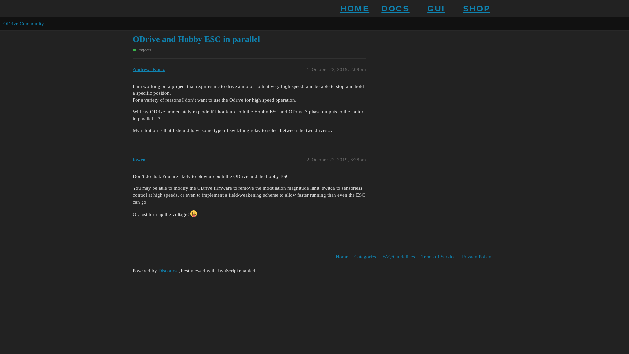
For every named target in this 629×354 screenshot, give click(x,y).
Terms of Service (438, 256)
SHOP (476, 8)
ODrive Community (23, 23)
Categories (365, 256)
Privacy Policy (476, 256)
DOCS (395, 8)
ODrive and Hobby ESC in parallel (196, 39)
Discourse (168, 270)
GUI (436, 8)
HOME (354, 8)
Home (342, 256)
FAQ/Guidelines (398, 256)
